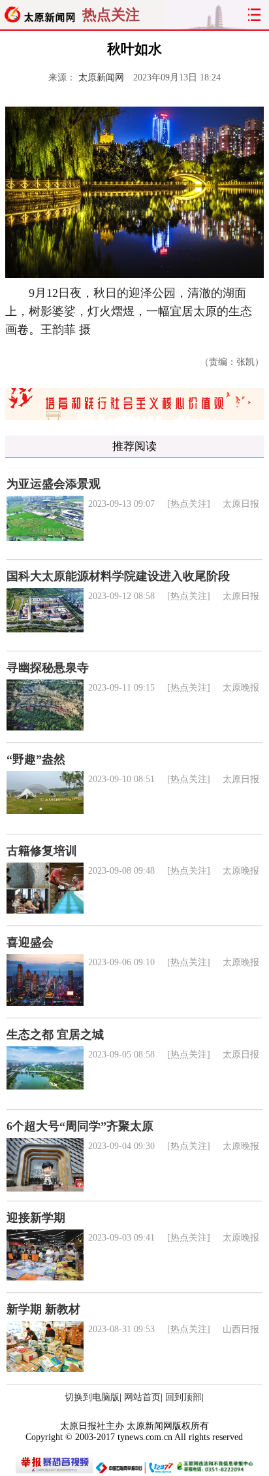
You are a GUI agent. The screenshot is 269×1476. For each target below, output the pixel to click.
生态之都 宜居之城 (55, 1034)
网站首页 (142, 1397)
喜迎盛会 (30, 942)
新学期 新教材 (43, 1309)
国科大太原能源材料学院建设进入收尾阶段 (118, 576)
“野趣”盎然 (36, 759)
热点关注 (111, 15)
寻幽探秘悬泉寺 (48, 667)
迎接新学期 (36, 1217)
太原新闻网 (101, 77)
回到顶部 (183, 1397)
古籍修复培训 (42, 850)
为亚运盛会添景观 (54, 483)
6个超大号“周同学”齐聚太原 (80, 1126)
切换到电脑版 (92, 1397)
